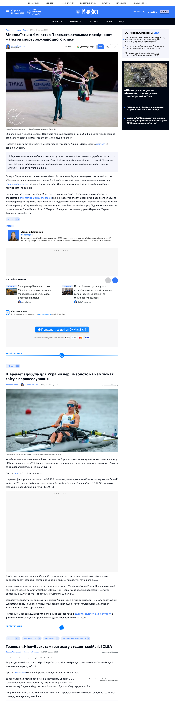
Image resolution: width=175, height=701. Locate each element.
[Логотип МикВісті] (90, 12)
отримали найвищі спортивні (36, 197)
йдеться (100, 143)
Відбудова (50, 3)
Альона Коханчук (18, 46)
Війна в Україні (33, 3)
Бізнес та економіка (88, 3)
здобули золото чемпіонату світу (93, 613)
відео (122, 21)
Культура (105, 3)
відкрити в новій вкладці (110, 385)
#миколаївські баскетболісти (74, 638)
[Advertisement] (62, 264)
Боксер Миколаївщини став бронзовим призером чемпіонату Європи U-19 (144, 47)
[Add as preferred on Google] (78, 12)
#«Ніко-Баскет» (30, 638)
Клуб (165, 12)
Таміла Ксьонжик (31, 385)
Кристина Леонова (34, 652)
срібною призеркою (17, 183)
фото (109, 21)
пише (17, 473)
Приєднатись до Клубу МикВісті (63, 329)
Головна (9, 30)
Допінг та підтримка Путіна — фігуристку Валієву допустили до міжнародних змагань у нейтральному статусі (145, 39)
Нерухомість (121, 3)
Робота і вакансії (66, 3)
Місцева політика (140, 3)
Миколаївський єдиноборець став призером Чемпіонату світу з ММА (142, 54)
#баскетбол (49, 638)
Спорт (26, 30)
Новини (18, 30)
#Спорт (11, 219)
